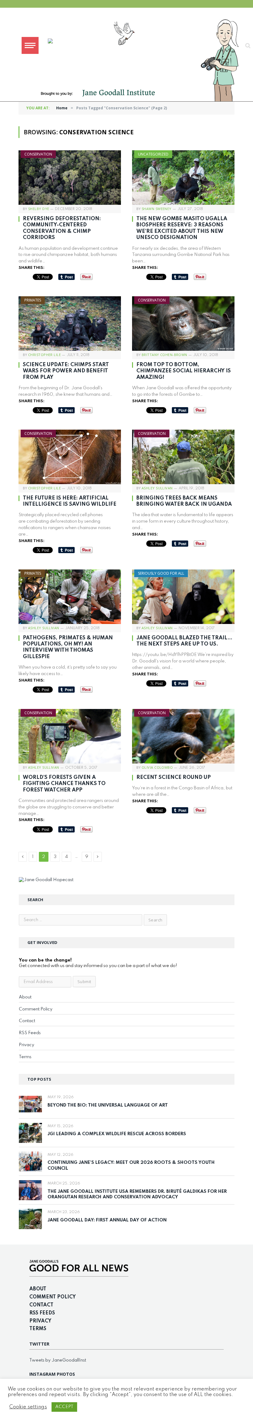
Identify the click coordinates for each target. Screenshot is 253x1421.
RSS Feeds (30, 1033)
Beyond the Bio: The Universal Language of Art (108, 1105)
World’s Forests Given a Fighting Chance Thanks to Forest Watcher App (64, 784)
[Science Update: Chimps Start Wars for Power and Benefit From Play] (70, 323)
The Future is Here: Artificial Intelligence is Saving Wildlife (69, 501)
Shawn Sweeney (157, 208)
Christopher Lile (44, 354)
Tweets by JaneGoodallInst (57, 1360)
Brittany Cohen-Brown (164, 354)
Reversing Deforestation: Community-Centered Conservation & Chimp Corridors (62, 228)
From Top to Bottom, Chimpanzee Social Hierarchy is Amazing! (183, 371)
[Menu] (30, 45)
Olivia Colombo (157, 767)
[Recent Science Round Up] (183, 736)
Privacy (26, 1045)
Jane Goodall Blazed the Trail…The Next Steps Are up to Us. (184, 641)
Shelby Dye (38, 208)
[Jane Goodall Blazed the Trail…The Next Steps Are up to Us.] (183, 596)
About (25, 997)
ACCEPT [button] (64, 1407)
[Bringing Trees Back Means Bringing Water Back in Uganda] (183, 457)
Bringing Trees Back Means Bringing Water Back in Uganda (184, 501)
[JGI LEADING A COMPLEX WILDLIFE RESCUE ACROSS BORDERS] (30, 1133)
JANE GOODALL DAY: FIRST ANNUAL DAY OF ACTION (107, 1220)
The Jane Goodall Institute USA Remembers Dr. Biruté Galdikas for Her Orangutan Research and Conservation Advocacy (137, 1194)
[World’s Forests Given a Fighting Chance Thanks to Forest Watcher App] (70, 736)
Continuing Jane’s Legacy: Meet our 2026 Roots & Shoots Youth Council (131, 1165)
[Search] (247, 45)
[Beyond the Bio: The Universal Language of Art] (30, 1104)
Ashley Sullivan (157, 488)
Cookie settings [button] (28, 1407)
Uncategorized (153, 154)
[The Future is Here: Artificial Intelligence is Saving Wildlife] (70, 457)
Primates (32, 300)
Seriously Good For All (161, 573)
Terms (25, 1057)
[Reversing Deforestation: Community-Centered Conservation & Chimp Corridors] (70, 177)
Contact (27, 1021)
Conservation (38, 154)
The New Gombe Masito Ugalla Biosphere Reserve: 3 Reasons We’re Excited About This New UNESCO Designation (181, 228)
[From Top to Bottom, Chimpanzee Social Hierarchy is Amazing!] (183, 323)
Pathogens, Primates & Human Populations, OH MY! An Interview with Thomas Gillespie (68, 647)
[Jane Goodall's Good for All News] (143, 45)
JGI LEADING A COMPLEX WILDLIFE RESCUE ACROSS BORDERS (117, 1134)
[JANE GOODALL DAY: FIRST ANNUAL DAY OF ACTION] (30, 1219)
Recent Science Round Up (173, 777)
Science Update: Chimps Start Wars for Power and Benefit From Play (66, 371)
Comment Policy (35, 1009)
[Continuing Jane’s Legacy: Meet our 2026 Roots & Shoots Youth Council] (30, 1162)
